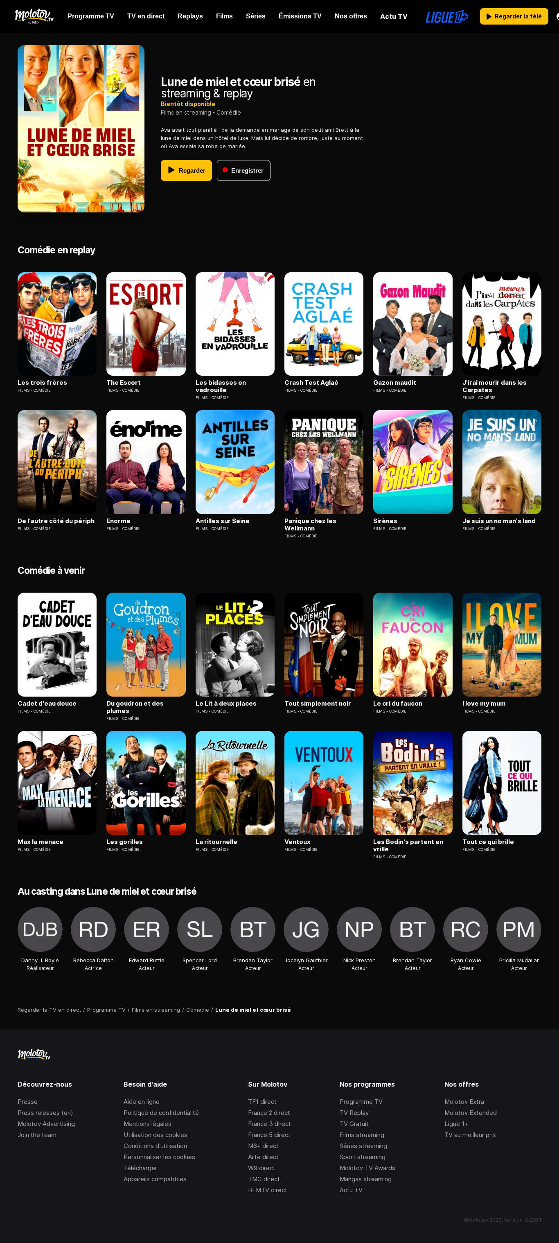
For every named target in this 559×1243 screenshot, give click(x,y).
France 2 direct (269, 1113)
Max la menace (40, 842)
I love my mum (484, 703)
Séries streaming (363, 1146)
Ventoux (297, 842)
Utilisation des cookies (155, 1135)
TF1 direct (262, 1101)
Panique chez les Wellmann (310, 524)
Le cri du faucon (397, 703)
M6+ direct (263, 1146)
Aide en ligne (142, 1101)
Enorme (118, 521)
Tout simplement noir (317, 703)
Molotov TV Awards (367, 1168)
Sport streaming (362, 1157)
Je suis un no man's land (499, 521)
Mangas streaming (366, 1179)
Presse (28, 1101)
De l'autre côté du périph (56, 521)
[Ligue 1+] (447, 16)
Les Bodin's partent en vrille (408, 845)
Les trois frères (42, 382)
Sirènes (385, 521)
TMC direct (264, 1179)
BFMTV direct (267, 1190)
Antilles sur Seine (223, 521)
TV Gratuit (354, 1124)
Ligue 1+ (456, 1124)
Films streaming (362, 1135)
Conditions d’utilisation (155, 1146)
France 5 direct (269, 1135)
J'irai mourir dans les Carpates (494, 386)
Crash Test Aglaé (311, 382)
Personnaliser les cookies (159, 1157)
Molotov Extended (470, 1113)
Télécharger (140, 1168)
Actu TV (351, 1190)
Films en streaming (186, 112)
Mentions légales (147, 1124)
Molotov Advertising (46, 1124)
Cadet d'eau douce (47, 703)
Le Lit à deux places (226, 703)
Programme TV (361, 1101)
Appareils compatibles (155, 1179)
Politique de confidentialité (161, 1113)
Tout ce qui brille (488, 842)
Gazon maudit (394, 382)
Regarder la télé (518, 16)
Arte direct (263, 1157)
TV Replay (354, 1113)
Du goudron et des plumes (135, 707)
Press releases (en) (45, 1113)
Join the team (37, 1135)
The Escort (123, 382)
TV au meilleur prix (470, 1135)
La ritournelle (216, 842)
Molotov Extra (464, 1101)
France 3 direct (269, 1124)
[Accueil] (33, 16)
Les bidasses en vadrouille (221, 386)
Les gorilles (124, 842)
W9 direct (261, 1168)
